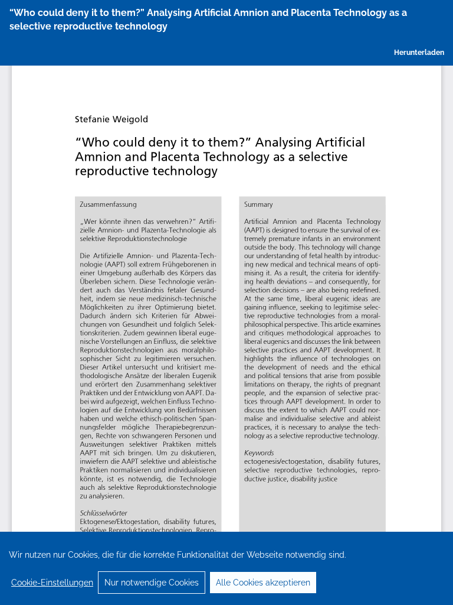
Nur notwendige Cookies (151, 582)
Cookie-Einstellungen (52, 582)
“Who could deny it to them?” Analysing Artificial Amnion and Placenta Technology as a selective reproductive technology (208, 19)
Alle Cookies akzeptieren (263, 582)
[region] (226, 568)
